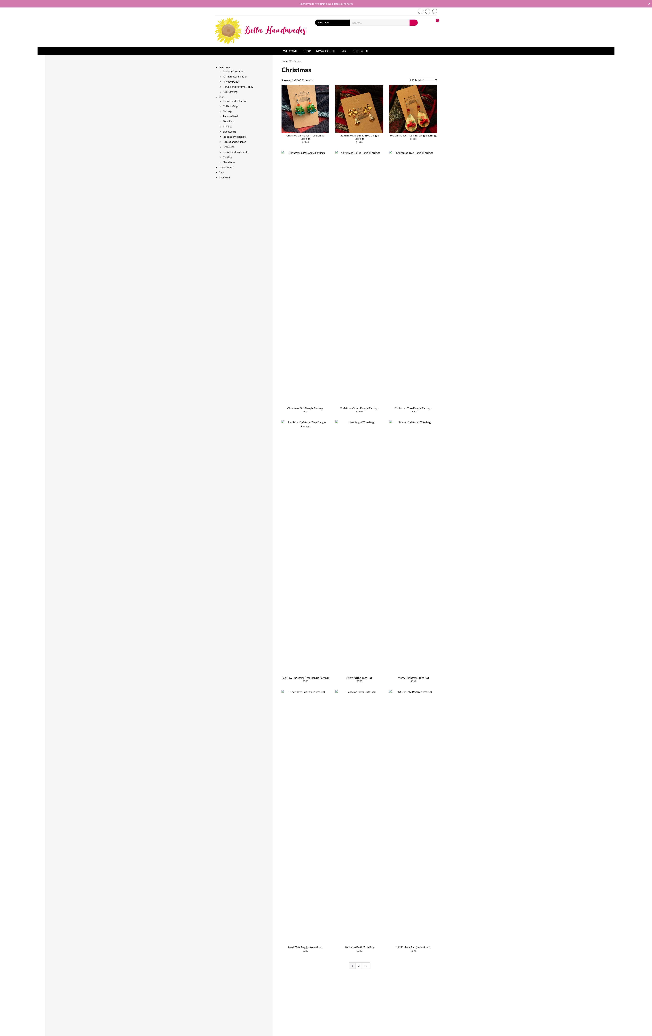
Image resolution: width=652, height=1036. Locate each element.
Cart (344, 51)
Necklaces (229, 162)
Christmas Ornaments (235, 151)
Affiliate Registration (235, 76)
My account (326, 51)
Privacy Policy (231, 81)
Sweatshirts (229, 131)
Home (285, 61)
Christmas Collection (235, 100)
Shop (307, 51)
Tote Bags (229, 121)
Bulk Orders (230, 91)
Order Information (233, 71)
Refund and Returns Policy (238, 86)
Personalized (230, 116)
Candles (227, 157)
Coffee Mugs (230, 106)
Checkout (361, 51)
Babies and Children (234, 141)
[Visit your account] (428, 22)
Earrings (227, 111)
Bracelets (228, 146)
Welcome (290, 51)
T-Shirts (227, 126)
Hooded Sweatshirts (235, 136)
